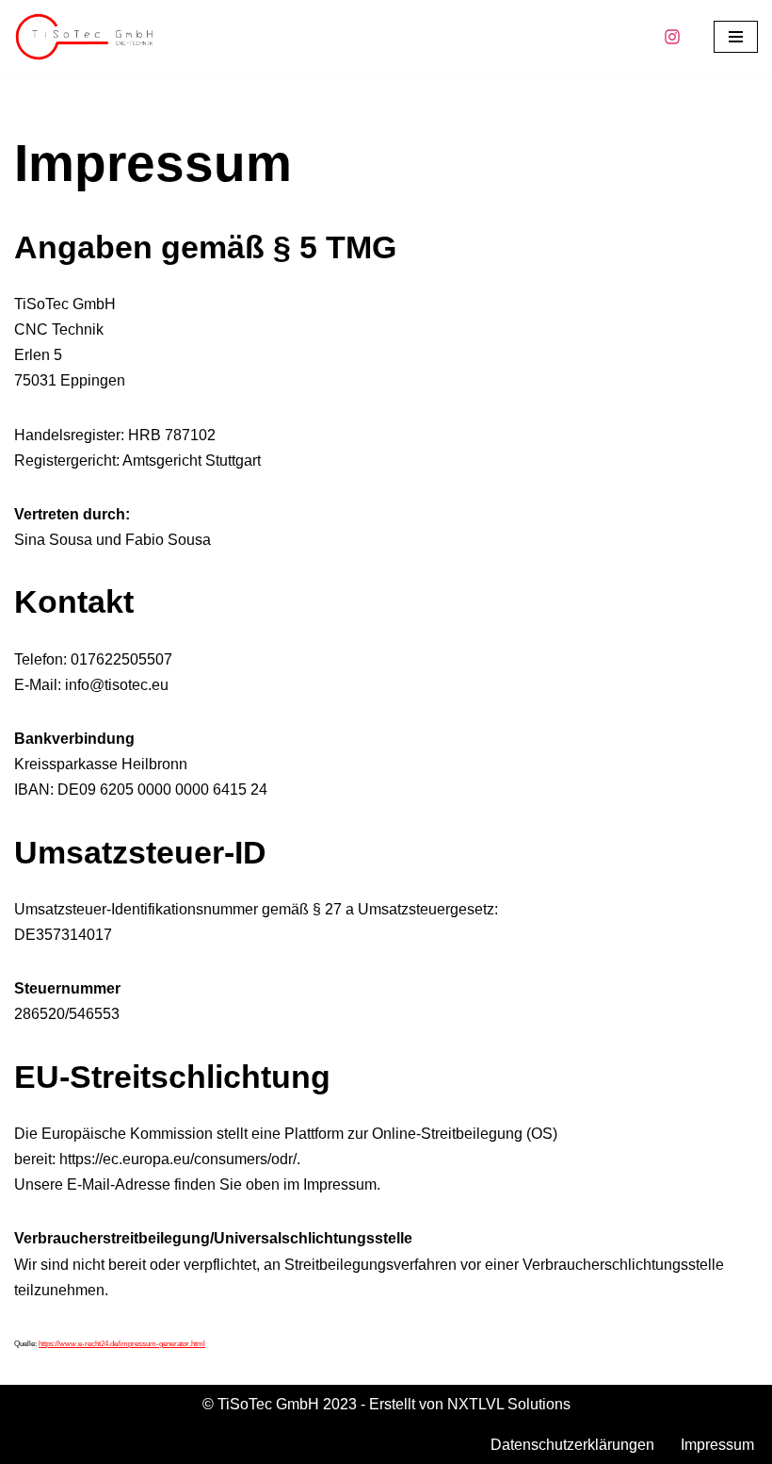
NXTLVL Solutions (509, 1404)
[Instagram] (672, 37)
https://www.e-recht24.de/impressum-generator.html (122, 1344)
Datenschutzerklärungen (572, 1445)
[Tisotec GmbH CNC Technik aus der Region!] (84, 36)
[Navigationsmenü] (736, 37)
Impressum (717, 1445)
